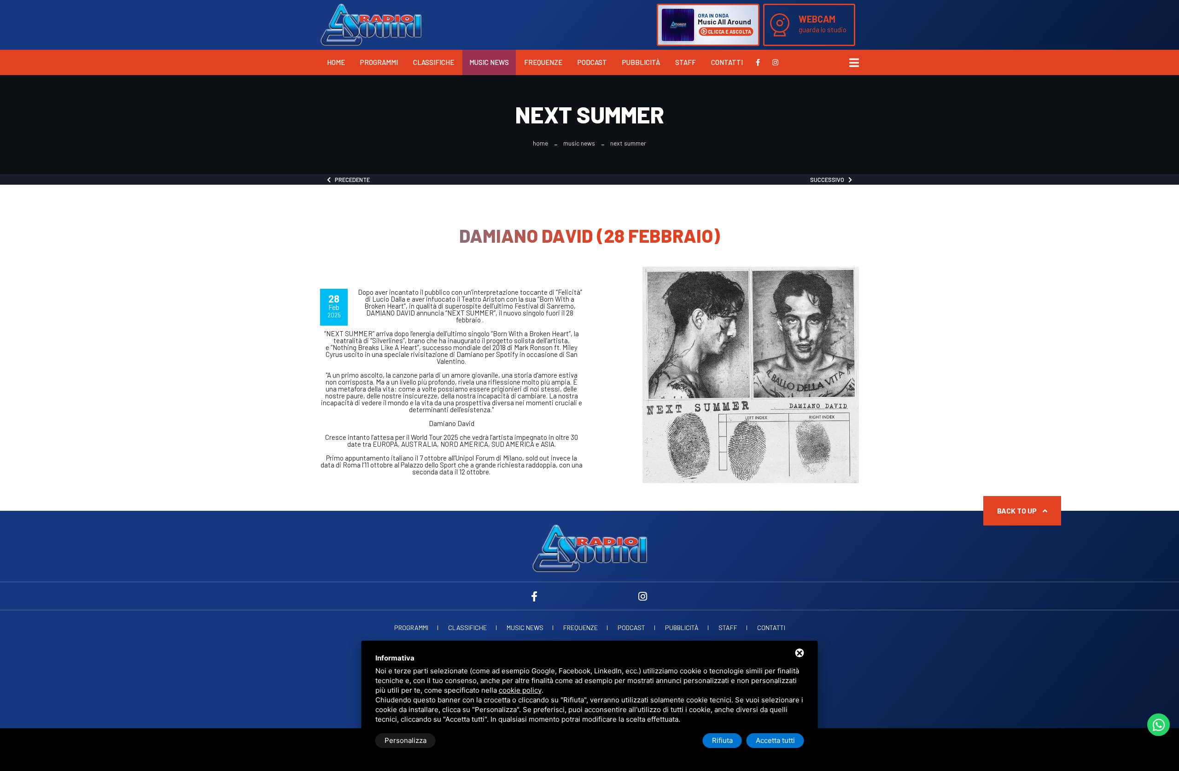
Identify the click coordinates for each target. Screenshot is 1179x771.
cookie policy (520, 690)
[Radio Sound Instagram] (775, 62)
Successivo (829, 179)
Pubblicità (641, 62)
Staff (685, 62)
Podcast (592, 62)
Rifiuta (722, 740)
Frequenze (543, 62)
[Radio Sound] (370, 24)
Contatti (727, 62)
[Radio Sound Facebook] (758, 62)
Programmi (379, 62)
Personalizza (405, 740)
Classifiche (433, 62)
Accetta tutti (775, 740)
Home (336, 62)
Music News (489, 62)
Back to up (1017, 510)
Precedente (350, 179)
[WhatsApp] (1158, 724)
